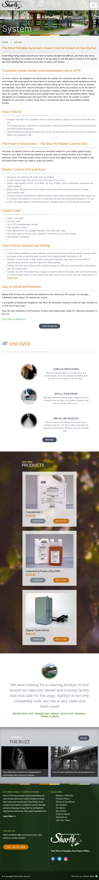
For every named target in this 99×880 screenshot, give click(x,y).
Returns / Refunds (64, 795)
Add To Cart (61, 521)
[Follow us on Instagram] (66, 859)
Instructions (61, 817)
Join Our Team (63, 820)
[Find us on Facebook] (53, 859)
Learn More (38, 521)
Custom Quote (49, 326)
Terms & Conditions (65, 801)
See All (83, 738)
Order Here (12, 278)
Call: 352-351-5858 (15, 847)
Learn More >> (9, 774)
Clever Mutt (89, 876)
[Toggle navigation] (93, 5)
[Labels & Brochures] (28, 379)
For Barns (60, 808)
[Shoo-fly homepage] (67, 838)
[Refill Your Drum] (28, 404)
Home (5, 42)
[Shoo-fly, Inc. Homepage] (12, 5)
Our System (61, 804)
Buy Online (61, 811)
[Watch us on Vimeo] (59, 859)
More (50, 440)
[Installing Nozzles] (28, 429)
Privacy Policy (63, 798)
